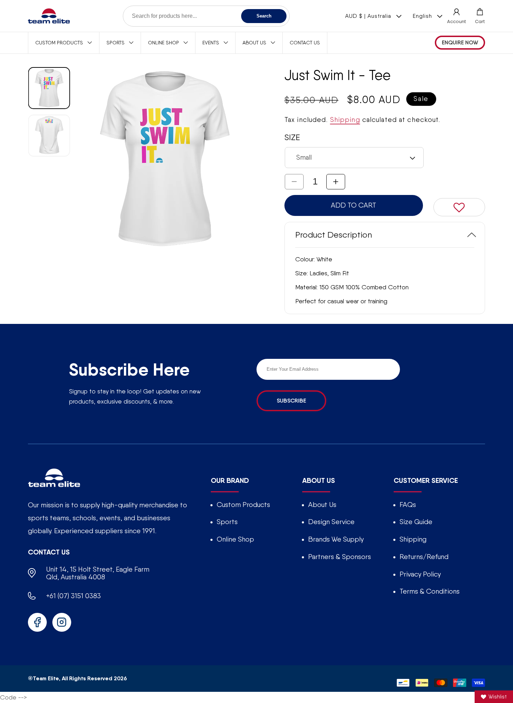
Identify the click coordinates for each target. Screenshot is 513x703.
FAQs (408, 504)
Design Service (331, 521)
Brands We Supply (336, 539)
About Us (322, 504)
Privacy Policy (420, 574)
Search (264, 16)
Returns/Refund (424, 556)
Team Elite (46, 678)
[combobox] (206, 16)
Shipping (345, 120)
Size (292, 137)
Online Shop (235, 539)
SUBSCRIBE (291, 400)
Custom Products (243, 504)
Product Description (333, 235)
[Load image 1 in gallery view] (49, 88)
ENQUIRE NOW (460, 42)
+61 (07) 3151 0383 (73, 596)
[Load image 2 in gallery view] (49, 136)
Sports (227, 521)
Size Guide (416, 521)
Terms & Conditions (430, 591)
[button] (480, 16)
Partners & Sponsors (339, 556)
